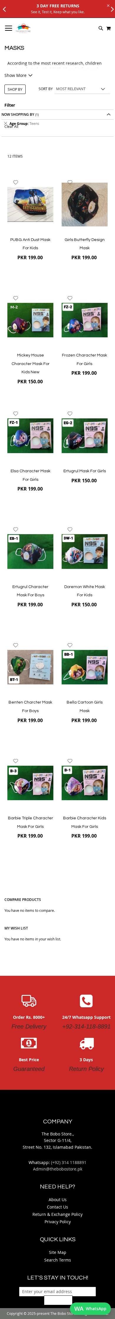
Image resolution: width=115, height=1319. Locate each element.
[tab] (57, 124)
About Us (58, 1199)
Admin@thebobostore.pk (57, 1169)
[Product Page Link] (30, 205)
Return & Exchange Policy (57, 1214)
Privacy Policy (58, 1221)
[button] (16, 182)
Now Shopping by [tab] (17, 114)
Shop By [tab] (15, 89)
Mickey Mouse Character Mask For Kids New (31, 363)
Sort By (46, 88)
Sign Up (58, 1300)
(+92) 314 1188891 (68, 1162)
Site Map (57, 1252)
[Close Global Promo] (107, 5)
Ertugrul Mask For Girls (84, 471)
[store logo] (23, 28)
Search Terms (57, 1260)
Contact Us (57, 1207)
